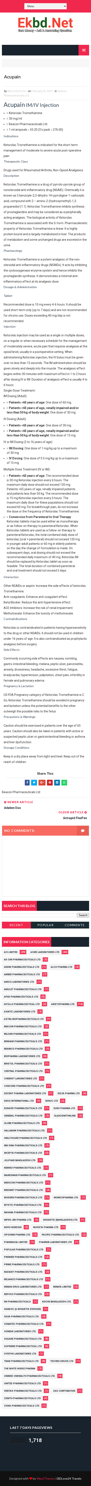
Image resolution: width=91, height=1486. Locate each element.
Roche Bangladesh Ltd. (56, 1301)
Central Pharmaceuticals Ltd (23, 1071)
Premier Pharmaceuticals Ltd (23, 1257)
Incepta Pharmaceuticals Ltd (23, 1153)
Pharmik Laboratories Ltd (55, 1242)
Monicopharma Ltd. (66, 1197)
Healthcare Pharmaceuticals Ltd (25, 1138)
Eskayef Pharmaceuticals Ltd (23, 1108)
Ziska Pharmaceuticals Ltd (21, 1405)
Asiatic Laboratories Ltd (19, 1011)
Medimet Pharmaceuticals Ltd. (23, 1190)
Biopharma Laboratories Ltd (22, 1056)
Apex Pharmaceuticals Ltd (21, 996)
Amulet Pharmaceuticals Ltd (23, 989)
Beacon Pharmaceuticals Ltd (23, 1026)
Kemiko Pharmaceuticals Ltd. (22, 1167)
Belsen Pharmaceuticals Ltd (22, 1034)
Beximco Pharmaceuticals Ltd (23, 1048)
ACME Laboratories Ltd (44, 952)
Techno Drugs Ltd (61, 1361)
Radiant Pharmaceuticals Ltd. (23, 1272)
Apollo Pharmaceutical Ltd (22, 1004)
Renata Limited (62, 1286)
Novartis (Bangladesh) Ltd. (60, 1220)
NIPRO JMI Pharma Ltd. (18, 1220)
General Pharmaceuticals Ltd (23, 1115)
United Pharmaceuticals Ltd (22, 1383)
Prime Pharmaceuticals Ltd (22, 1264)
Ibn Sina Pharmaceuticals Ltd (23, 1145)
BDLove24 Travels (69, 1478)
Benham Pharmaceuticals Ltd (23, 1041)
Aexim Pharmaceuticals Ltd (21, 967)
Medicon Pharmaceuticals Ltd (23, 1182)
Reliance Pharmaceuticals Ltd (23, 1279)
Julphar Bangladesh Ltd (20, 1160)
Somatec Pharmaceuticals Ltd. (24, 1324)
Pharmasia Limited (16, 1242)
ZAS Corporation (64, 1391)
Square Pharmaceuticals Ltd (23, 1338)
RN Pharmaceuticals (17, 1301)
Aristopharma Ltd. (63, 1004)
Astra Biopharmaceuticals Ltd (24, 1019)
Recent (16, 925)
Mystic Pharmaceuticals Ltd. (23, 1205)
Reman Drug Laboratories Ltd (23, 1286)
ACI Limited (11, 952)
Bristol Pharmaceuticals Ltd (23, 1063)
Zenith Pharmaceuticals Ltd (22, 1398)
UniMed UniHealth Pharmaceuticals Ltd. (29, 1376)
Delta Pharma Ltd (69, 1093)
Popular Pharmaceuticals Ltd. (24, 1249)
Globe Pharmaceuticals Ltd (22, 1123)
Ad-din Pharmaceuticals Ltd (22, 959)
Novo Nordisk (13, 1227)
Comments (75, 925)
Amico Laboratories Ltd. (19, 982)
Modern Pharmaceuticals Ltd (23, 1197)
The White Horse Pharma (19, 1368)
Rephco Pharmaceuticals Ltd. (23, 1294)
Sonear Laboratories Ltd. (20, 1331)
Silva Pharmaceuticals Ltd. (21, 1316)
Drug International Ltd (19, 1101)
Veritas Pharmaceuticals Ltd (23, 1391)
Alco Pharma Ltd (61, 967)
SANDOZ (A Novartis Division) (22, 1309)
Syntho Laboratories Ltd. (20, 1353)
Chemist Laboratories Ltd (20, 1078)
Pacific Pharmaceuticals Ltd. (60, 1234)
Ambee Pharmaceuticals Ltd (22, 974)
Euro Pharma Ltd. (65, 1108)
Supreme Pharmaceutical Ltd (23, 1346)
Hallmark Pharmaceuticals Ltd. (24, 1130)
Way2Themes (46, 1478)
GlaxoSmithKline (65, 1115)
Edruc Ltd (51, 1101)
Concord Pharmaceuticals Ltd (24, 1086)
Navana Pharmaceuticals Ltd (23, 1212)
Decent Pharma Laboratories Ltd (25, 1093)
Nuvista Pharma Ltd (45, 1227)
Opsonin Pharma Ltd (17, 1234)
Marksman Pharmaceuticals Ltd (25, 1175)
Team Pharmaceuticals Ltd (21, 1361)
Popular (45, 925)
